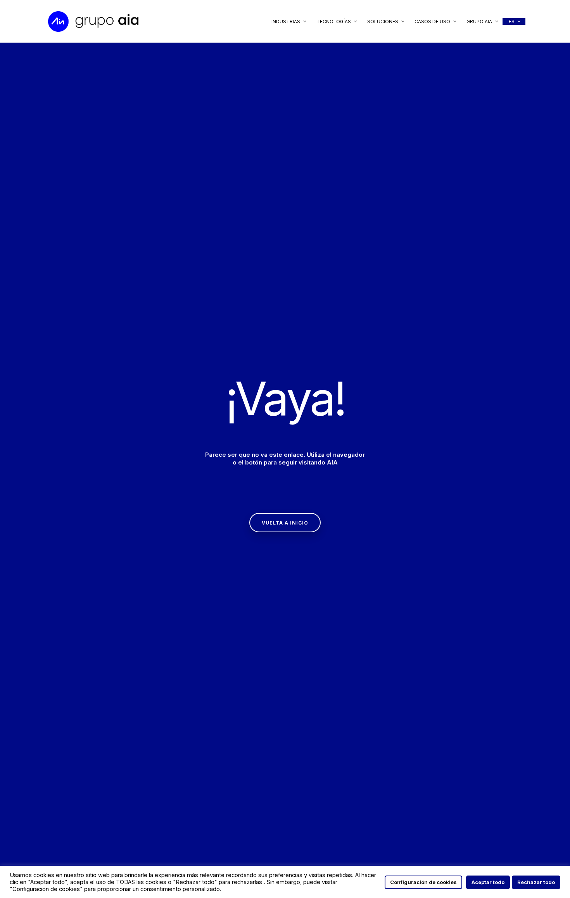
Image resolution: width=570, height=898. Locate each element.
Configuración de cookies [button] (423, 882)
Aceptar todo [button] (488, 882)
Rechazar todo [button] (536, 882)
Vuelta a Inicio (285, 523)
